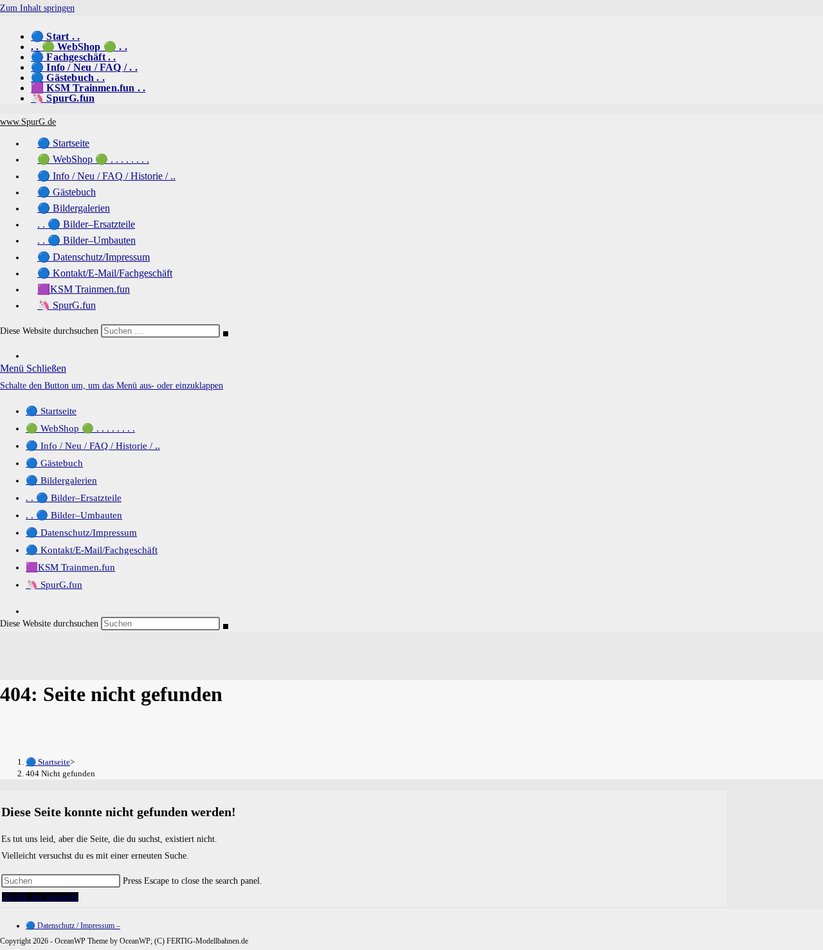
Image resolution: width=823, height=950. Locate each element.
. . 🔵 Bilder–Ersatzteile (74, 498)
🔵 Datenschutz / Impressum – (73, 925)
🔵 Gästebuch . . (68, 77)
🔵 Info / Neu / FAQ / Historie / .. (93, 446)
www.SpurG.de (28, 122)
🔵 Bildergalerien (61, 480)
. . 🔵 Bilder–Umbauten (74, 515)
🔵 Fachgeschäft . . (73, 56)
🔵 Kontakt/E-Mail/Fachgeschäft (92, 550)
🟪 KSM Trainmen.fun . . (88, 87)
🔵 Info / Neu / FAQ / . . (84, 67)
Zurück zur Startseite (40, 897)
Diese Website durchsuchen (50, 331)
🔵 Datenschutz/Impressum (81, 532)
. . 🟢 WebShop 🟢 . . (79, 46)
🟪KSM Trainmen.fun (70, 567)
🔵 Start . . (55, 36)
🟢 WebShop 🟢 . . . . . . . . (80, 428)
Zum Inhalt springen (37, 8)
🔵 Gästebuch (54, 463)
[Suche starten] (225, 334)
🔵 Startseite (51, 411)
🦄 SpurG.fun (63, 98)
